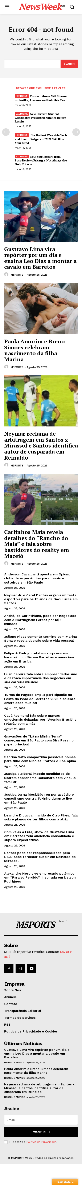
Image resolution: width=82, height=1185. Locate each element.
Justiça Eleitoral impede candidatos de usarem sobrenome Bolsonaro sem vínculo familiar (40, 778)
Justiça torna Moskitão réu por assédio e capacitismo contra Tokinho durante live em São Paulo (39, 798)
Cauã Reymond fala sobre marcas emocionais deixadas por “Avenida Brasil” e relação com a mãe (40, 719)
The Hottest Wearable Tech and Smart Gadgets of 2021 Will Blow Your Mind (41, 139)
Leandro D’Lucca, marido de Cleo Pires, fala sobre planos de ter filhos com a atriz (41, 817)
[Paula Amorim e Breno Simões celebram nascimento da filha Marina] (41, 308)
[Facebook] (8, 968)
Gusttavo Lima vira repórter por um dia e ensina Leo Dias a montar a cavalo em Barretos (40, 257)
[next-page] (76, 132)
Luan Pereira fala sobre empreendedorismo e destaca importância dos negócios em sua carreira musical (40, 678)
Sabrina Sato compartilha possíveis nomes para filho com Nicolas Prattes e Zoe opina (40, 759)
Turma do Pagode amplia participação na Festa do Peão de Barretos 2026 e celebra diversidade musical (39, 699)
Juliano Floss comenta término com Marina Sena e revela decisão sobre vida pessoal (40, 638)
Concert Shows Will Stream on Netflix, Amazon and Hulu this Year (40, 98)
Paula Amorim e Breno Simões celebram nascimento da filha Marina (34, 350)
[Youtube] (31, 968)
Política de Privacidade (41, 1142)
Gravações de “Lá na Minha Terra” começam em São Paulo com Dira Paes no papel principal (39, 740)
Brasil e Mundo (14, 1062)
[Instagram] (20, 968)
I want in (39, 1132)
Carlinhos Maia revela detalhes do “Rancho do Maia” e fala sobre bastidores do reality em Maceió (36, 543)
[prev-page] (6, 132)
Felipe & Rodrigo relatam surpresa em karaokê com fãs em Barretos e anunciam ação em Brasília (39, 657)
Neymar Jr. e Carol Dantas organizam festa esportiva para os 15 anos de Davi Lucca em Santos (41, 599)
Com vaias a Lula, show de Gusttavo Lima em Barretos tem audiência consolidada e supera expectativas (39, 836)
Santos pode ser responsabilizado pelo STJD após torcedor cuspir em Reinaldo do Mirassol (40, 857)
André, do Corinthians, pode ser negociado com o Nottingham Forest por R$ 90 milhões (40, 620)
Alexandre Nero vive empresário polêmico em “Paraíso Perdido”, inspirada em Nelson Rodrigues (40, 877)
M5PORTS (17, 274)
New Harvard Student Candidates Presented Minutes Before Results (40, 117)
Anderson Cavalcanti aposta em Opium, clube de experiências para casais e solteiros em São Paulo (37, 578)
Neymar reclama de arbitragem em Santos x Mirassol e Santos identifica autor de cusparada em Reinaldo (41, 445)
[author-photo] (7, 274)
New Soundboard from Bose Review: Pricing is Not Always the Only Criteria (41, 160)
